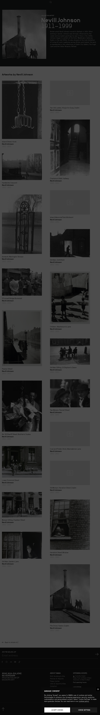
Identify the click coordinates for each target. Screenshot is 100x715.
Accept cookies (57, 710)
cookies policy (84, 701)
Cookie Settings (84, 710)
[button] (98, 689)
